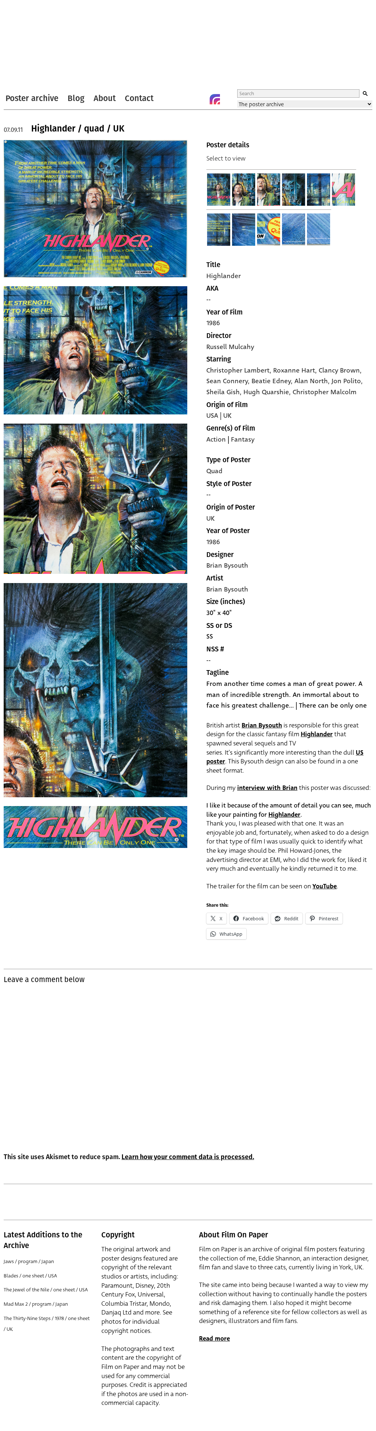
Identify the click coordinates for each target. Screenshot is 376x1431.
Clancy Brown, (340, 370)
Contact (139, 98)
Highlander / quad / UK (77, 128)
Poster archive (32, 98)
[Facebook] (200, 99)
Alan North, (313, 381)
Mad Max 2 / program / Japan (36, 1304)
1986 (213, 323)
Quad (214, 471)
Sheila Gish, (224, 392)
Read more (214, 1338)
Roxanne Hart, (296, 370)
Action (216, 439)
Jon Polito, (347, 381)
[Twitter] (185, 99)
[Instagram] (215, 99)
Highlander (223, 276)
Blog (76, 98)
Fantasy (242, 439)
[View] (219, 189)
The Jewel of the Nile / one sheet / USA (46, 1289)
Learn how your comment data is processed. (188, 1157)
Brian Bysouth (227, 565)
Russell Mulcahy (230, 347)
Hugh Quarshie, (268, 392)
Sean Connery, (229, 381)
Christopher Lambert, (239, 370)
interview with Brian (267, 787)
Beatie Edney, (273, 381)
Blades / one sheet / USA (30, 1275)
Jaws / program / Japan (29, 1261)
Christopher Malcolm (325, 392)
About (105, 98)
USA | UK (218, 415)
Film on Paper (23, 45)
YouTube (324, 886)
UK (210, 518)
